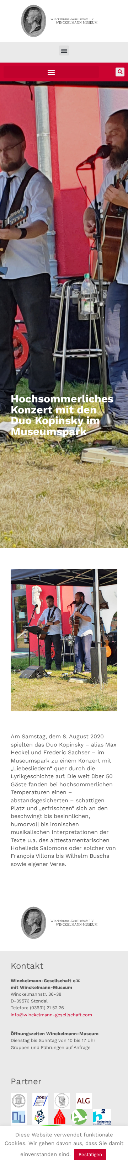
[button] (64, 51)
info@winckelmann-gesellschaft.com (51, 1014)
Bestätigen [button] (90, 1154)
